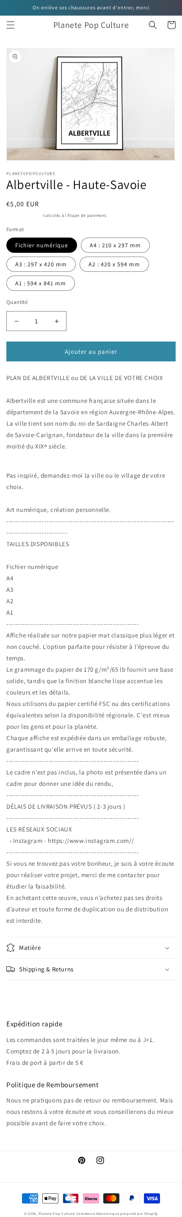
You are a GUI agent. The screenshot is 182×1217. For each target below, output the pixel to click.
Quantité (17, 302)
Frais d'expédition (24, 215)
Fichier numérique (41, 245)
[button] (10, 25)
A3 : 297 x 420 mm (41, 264)
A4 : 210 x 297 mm (115, 245)
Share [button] (24, 991)
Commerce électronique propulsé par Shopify (117, 1213)
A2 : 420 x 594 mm (114, 264)
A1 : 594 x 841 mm (40, 283)
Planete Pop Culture (57, 1213)
